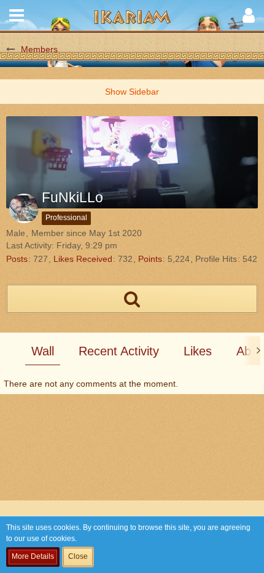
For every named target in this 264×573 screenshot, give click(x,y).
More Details (33, 556)
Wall (42, 351)
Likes (198, 351)
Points (150, 259)
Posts (17, 259)
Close (78, 556)
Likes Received (82, 259)
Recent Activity (119, 351)
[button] (16, 15)
